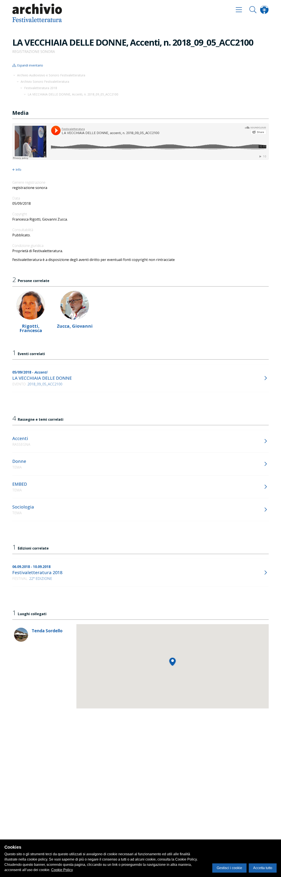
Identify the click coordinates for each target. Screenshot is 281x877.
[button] (172, 661)
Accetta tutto (262, 868)
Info (18, 169)
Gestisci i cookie (229, 868)
